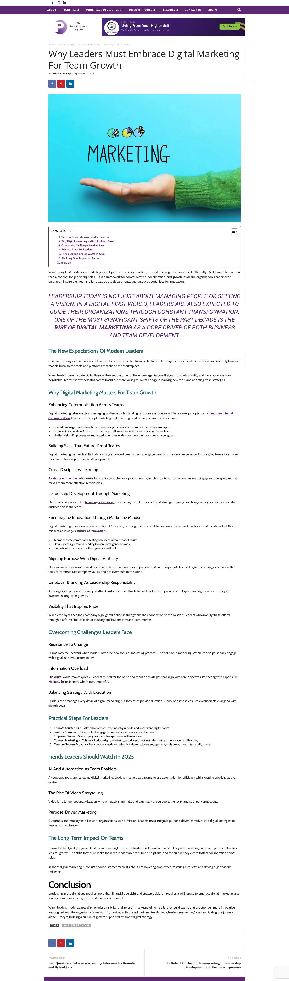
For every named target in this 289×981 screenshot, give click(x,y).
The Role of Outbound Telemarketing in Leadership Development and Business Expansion (203, 965)
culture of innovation (91, 531)
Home (51, 44)
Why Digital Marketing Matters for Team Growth (88, 241)
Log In (212, 10)
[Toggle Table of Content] (232, 231)
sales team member (64, 478)
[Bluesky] (70, 3)
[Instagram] (58, 3)
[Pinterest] (61, 84)
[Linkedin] (64, 3)
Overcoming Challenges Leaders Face (82, 245)
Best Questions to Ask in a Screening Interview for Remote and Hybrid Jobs (91, 965)
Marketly (54, 681)
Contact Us (193, 10)
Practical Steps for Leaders (77, 249)
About (51, 10)
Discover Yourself (143, 10)
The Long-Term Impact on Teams (80, 258)
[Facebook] (53, 3)
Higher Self (71, 10)
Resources (171, 10)
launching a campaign (100, 502)
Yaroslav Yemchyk (61, 73)
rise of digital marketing (93, 327)
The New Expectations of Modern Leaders (85, 236)
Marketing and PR (77, 925)
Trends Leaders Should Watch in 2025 (83, 253)
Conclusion (64, 262)
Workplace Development (104, 10)
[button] (239, 10)
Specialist (62, 44)
